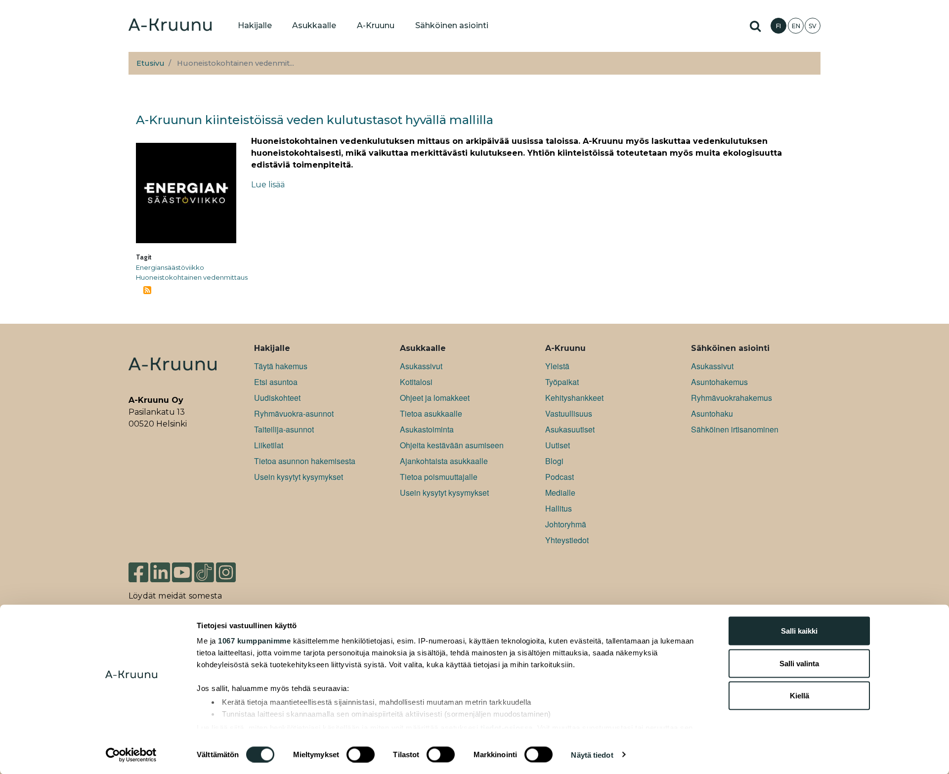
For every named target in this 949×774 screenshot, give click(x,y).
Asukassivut (421, 366)
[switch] (360, 754)
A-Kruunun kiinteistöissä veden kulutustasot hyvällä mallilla (314, 120)
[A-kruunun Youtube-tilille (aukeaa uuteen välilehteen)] (182, 571)
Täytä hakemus (280, 366)
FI (778, 26)
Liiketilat (268, 445)
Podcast (559, 476)
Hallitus (558, 508)
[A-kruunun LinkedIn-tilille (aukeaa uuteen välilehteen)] (160, 571)
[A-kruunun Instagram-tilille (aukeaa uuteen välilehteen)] (233, 571)
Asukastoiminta (427, 429)
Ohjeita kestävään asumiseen (452, 445)
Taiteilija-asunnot (284, 429)
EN (796, 26)
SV (813, 26)
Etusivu (150, 63)
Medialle (560, 492)
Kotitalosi (416, 381)
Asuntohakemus (719, 381)
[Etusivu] (170, 26)
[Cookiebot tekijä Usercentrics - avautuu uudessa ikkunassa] (131, 754)
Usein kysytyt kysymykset (298, 476)
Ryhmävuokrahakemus (731, 397)
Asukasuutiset (570, 429)
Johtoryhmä (565, 524)
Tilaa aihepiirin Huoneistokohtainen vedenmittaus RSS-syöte (147, 290)
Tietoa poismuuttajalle (438, 476)
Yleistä (557, 366)
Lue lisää (268, 184)
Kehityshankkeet (574, 397)
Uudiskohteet (277, 397)
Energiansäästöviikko (170, 267)
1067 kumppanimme (254, 641)
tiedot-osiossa (506, 727)
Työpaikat (562, 381)
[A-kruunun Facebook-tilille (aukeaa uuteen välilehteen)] (138, 571)
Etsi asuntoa (276, 381)
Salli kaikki (799, 631)
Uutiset (557, 445)
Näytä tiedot (592, 754)
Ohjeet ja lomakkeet (435, 397)
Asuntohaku (712, 413)
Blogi (554, 461)
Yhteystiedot (567, 540)
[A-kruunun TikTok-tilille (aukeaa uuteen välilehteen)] (204, 571)
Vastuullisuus (568, 413)
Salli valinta (799, 663)
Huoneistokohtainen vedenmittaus (192, 277)
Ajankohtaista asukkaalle (444, 461)
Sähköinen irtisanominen (734, 429)
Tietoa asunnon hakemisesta (304, 461)
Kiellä (799, 695)
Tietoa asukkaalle (431, 413)
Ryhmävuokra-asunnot (294, 413)
